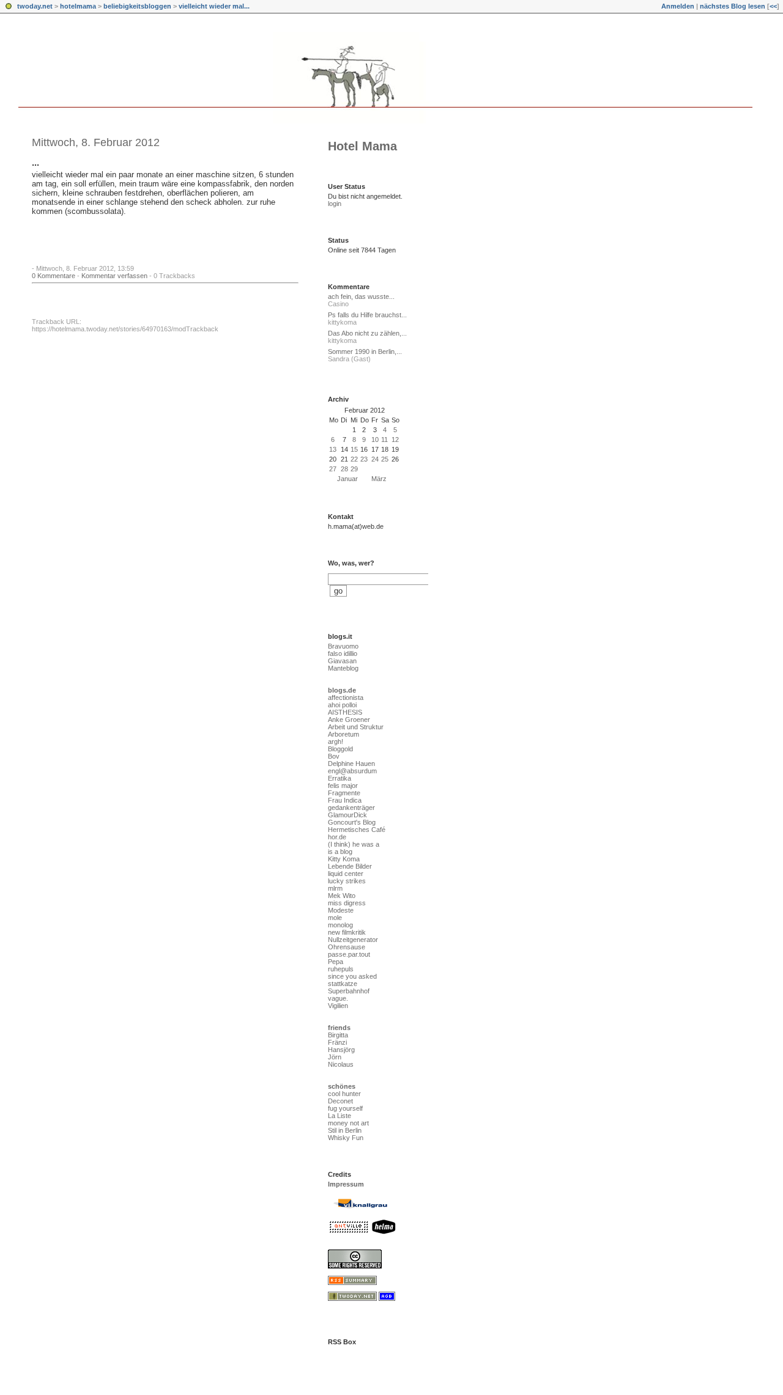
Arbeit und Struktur (356, 727)
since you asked (352, 976)
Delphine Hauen (351, 763)
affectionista (345, 697)
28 (344, 469)
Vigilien (338, 1005)
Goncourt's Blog (352, 822)
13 (332, 449)
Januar (347, 478)
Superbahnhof (348, 991)
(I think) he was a (353, 844)
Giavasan (342, 660)
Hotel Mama (362, 146)
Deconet (340, 1101)
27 (332, 469)
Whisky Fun (345, 1137)
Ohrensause (346, 947)
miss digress (347, 903)
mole (335, 917)
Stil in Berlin (345, 1130)
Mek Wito (341, 895)
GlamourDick (347, 815)
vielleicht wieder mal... (214, 6)
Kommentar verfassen (114, 275)
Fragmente (344, 793)
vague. (338, 998)
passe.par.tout (349, 954)
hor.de (337, 837)
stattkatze (342, 983)
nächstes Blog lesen (732, 6)
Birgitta (338, 1035)
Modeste (341, 910)
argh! (335, 741)
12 (395, 439)
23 (364, 459)
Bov (334, 756)
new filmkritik (347, 932)
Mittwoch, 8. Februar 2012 (96, 142)
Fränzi (337, 1042)
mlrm (335, 888)
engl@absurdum (352, 771)
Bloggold (340, 749)
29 (354, 469)
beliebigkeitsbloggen (137, 6)
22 (354, 459)
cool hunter (344, 1093)
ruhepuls (341, 969)
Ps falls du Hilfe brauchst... (367, 314)
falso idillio (342, 653)
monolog (340, 925)
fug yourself (345, 1108)
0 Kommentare (53, 275)
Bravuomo (343, 646)
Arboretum (343, 734)
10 (375, 439)
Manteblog (343, 668)
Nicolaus (341, 1064)
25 (384, 459)
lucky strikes (347, 881)
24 (375, 459)
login (334, 203)
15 (354, 449)
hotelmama (78, 6)
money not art (348, 1123)
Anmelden (677, 6)
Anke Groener (349, 719)
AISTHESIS (345, 712)
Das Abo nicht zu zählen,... (367, 333)
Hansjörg (341, 1049)
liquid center (345, 873)
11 (384, 439)
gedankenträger (351, 807)
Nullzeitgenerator (353, 939)
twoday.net (35, 6)
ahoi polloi (342, 705)
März (379, 478)
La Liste (339, 1115)
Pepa (335, 961)
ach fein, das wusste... (361, 296)
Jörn (334, 1057)
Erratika (339, 778)
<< (773, 6)
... (35, 162)
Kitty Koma (344, 859)
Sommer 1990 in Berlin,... (365, 351)
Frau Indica (345, 800)
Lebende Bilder (350, 866)
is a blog (340, 851)
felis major (343, 785)
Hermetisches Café (356, 829)
